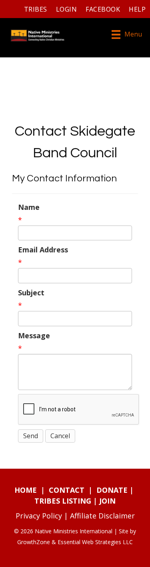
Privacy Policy (39, 515)
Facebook (103, 9)
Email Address (43, 249)
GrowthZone (33, 542)
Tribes (35, 9)
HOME (25, 490)
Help (137, 9)
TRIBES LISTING (62, 501)
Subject (31, 292)
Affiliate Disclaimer (102, 515)
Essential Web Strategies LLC (95, 542)
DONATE (112, 490)
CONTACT (66, 490)
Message (34, 335)
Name (29, 207)
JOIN (107, 501)
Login (66, 9)
